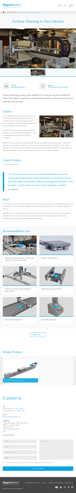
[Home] (3, 12)
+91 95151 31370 (17, 408)
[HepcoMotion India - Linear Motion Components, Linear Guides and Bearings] (12, 5)
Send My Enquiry (38, 468)
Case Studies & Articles (13, 12)
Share (39, 335)
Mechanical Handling (17, 87)
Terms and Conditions (56, 482)
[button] (38, 72)
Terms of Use (69, 482)
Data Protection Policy (47, 462)
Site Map (44, 482)
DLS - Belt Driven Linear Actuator (58, 87)
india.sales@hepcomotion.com (12, 417)
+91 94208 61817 (19, 410)
